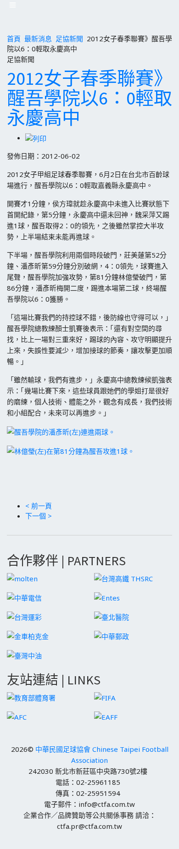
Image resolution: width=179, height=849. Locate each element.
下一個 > (38, 515)
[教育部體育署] (31, 696)
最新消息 (38, 38)
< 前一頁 (38, 505)
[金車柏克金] (28, 635)
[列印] (35, 137)
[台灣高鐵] (123, 577)
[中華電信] (24, 596)
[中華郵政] (111, 635)
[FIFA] (105, 696)
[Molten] (22, 577)
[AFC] (17, 716)
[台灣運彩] (24, 616)
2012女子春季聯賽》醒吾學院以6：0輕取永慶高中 (89, 98)
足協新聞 (69, 38)
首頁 (14, 38)
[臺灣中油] (24, 654)
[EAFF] (105, 716)
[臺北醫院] (111, 616)
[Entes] (107, 596)
